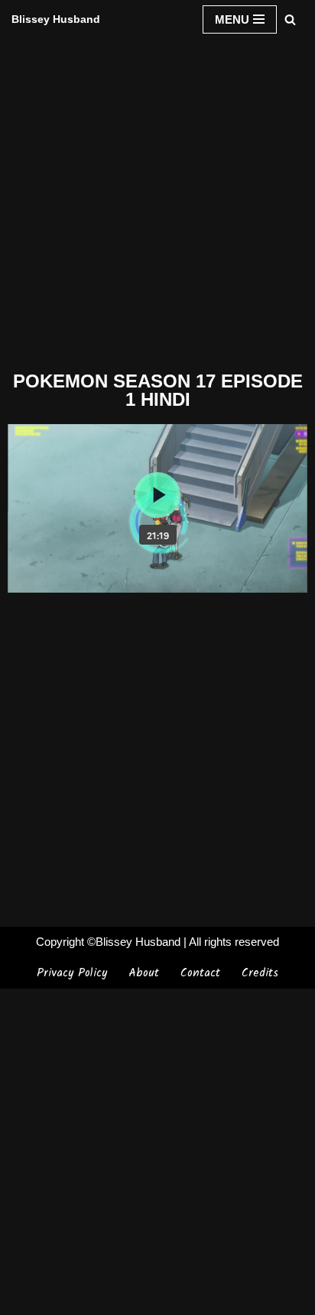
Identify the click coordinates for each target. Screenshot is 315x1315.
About (143, 973)
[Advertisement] (157, 201)
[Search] (290, 19)
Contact (200, 973)
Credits (260, 973)
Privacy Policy (72, 973)
